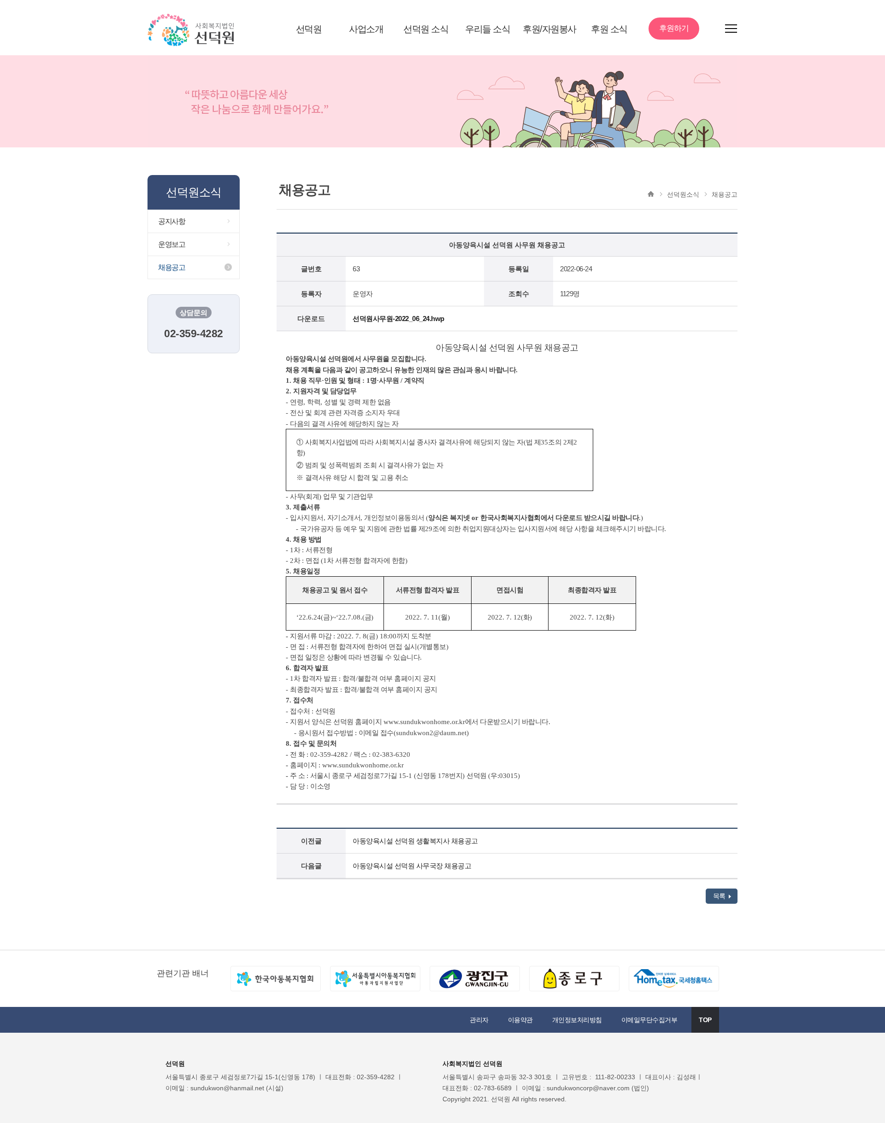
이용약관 (520, 1020)
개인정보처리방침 (577, 1020)
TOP (705, 1020)
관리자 (479, 1020)
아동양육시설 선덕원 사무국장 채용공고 (412, 866)
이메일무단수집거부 (649, 1020)
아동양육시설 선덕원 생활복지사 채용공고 (415, 841)
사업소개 (366, 29)
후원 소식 (609, 29)
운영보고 (171, 244)
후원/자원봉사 (549, 29)
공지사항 (171, 221)
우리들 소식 (487, 29)
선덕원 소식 (425, 29)
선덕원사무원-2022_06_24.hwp (398, 318)
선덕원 (309, 29)
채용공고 (171, 267)
